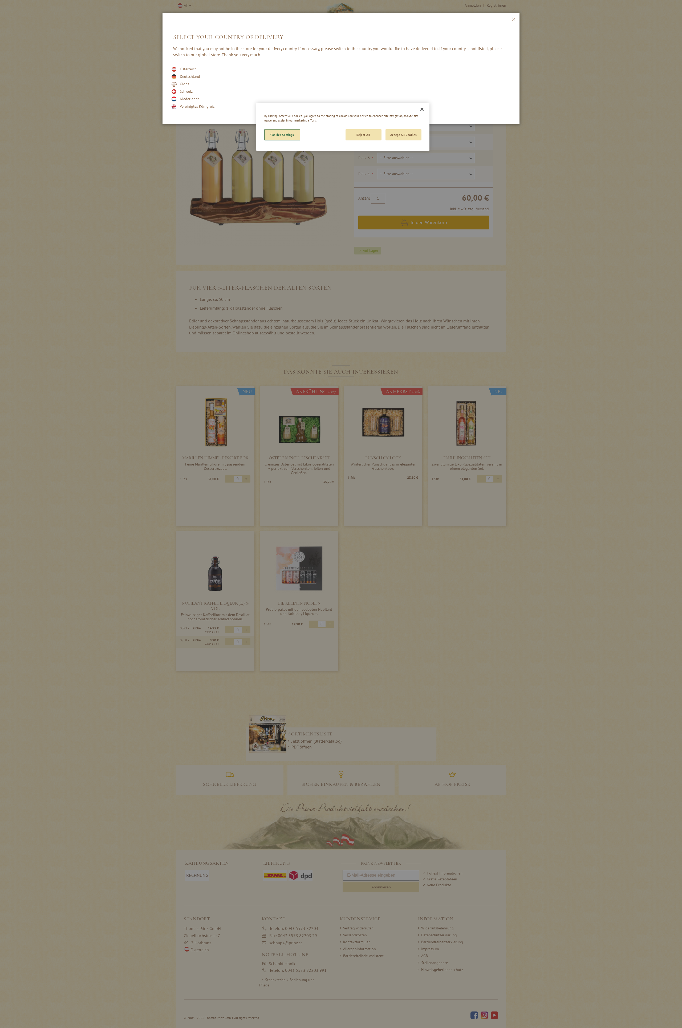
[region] (342, 127)
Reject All (363, 135)
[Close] (422, 109)
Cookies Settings (282, 135)
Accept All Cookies (403, 135)
